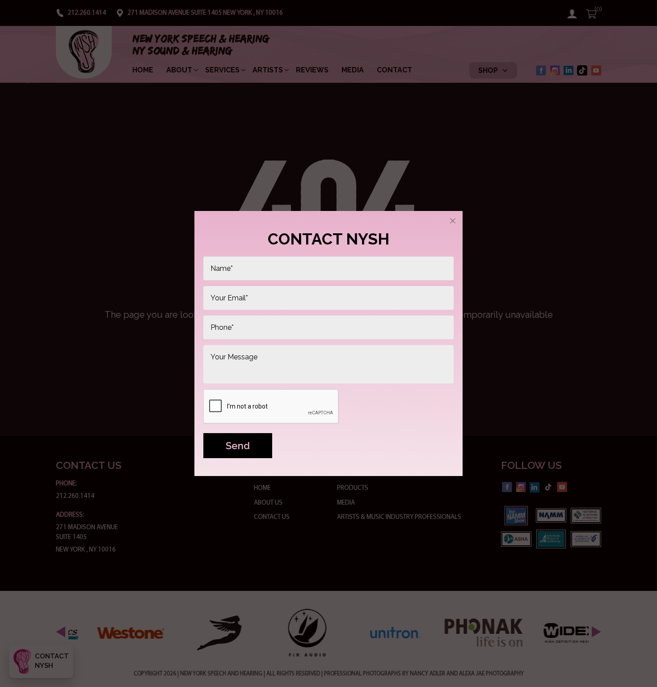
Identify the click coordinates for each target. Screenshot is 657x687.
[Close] (453, 221)
